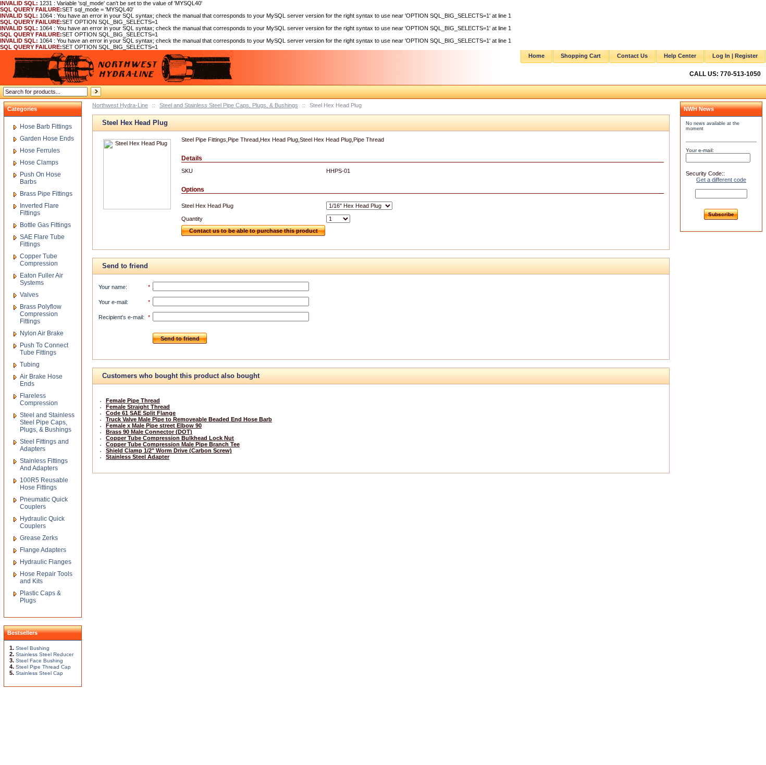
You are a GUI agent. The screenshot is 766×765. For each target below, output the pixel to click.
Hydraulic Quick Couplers (42, 522)
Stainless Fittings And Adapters (44, 464)
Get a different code (721, 180)
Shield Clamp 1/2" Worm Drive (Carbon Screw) (169, 450)
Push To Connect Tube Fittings (44, 349)
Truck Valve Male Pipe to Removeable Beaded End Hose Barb (189, 419)
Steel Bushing (33, 648)
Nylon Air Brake (42, 333)
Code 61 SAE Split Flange (141, 413)
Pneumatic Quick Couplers (44, 503)
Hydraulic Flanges (45, 562)
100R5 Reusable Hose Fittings (44, 483)
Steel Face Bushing (39, 660)
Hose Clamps (39, 162)
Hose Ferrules (40, 150)
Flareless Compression (39, 399)
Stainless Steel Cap (39, 673)
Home (536, 56)
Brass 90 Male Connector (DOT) (149, 432)
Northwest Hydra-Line (120, 105)
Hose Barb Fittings (46, 126)
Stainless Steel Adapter (137, 457)
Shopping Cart (581, 56)
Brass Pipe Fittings (46, 193)
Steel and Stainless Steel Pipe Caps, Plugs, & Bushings (228, 105)
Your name (112, 287)
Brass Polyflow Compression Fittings (40, 314)
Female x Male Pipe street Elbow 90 (154, 425)
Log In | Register (735, 56)
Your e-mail (112, 302)
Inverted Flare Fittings (39, 209)
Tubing (30, 364)
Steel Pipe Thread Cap (43, 667)
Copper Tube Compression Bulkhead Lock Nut (170, 438)
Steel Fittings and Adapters (44, 445)
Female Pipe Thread (133, 400)
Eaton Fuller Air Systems (41, 279)
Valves (29, 294)
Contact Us (632, 56)
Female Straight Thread (138, 407)
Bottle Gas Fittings (45, 225)
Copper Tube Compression (39, 260)
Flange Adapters (43, 550)
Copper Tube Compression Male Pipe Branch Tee (173, 444)
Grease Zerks (39, 538)
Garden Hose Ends (47, 138)
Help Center (680, 56)
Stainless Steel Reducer (44, 654)
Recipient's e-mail (120, 317)
